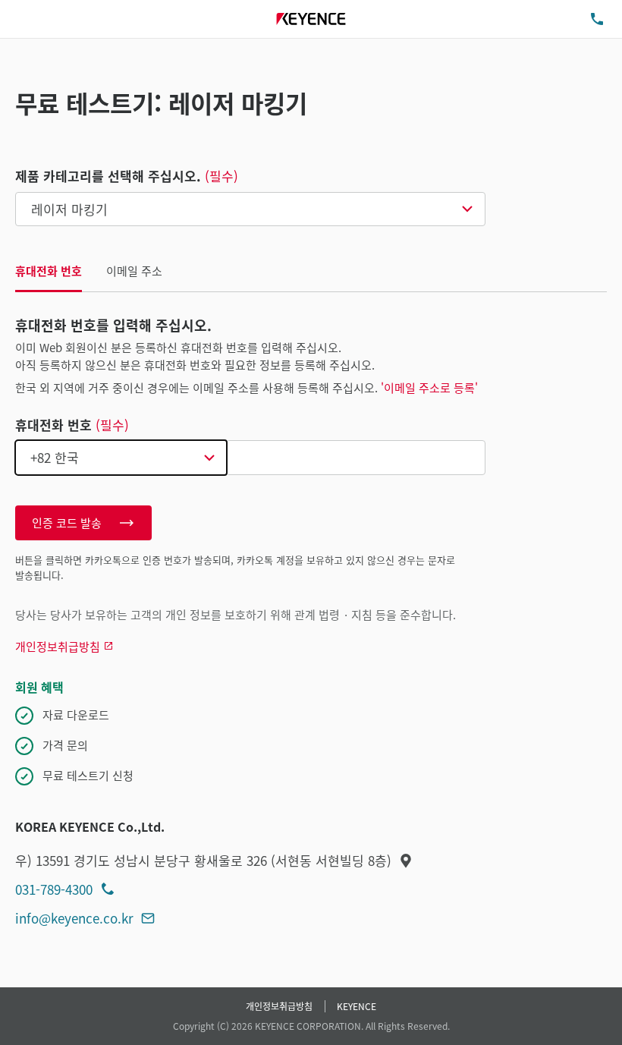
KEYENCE (356, 1005)
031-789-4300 (54, 889)
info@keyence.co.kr (74, 917)
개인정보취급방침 (279, 1005)
